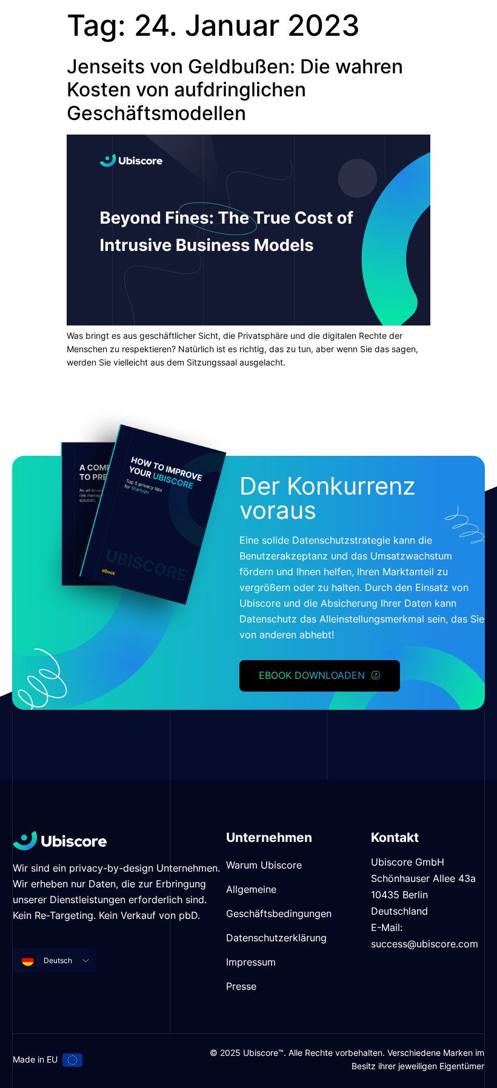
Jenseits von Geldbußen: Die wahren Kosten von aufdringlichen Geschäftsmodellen (235, 90)
